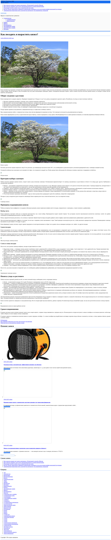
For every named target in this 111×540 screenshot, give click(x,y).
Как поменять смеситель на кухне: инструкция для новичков (16, 321)
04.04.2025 (6, 445)
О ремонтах (7, 501)
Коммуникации (11, 21)
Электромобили (8, 530)
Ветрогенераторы (8, 476)
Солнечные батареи (9, 517)
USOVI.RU (3, 13)
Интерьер (6, 29)
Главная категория (8, 479)
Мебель (5, 23)
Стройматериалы (11, 19)
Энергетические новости (10, 532)
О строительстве (8, 503)
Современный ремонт (9, 516)
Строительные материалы (10, 522)
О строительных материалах (11, 502)
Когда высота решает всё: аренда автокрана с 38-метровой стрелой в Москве (23, 5)
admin (10, 361)
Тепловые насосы (8, 526)
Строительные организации (11, 524)
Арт (5, 472)
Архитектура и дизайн (9, 27)
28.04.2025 (6, 399)
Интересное (7, 483)
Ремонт (5, 22)
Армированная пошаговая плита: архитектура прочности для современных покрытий (26, 10)
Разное (5, 510)
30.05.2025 (6, 361)
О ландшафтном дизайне (10, 498)
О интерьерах (7, 497)
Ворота (5, 478)
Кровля (5, 487)
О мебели (6, 499)
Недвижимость (7, 25)
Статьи (5, 518)
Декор (5, 480)
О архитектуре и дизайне (10, 494)
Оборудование (7, 506)
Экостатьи (6, 529)
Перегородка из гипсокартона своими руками (12, 323)
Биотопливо (7, 475)
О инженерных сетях (9, 495)
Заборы (5, 482)
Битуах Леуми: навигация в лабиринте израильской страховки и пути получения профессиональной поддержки (33, 9)
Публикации (4, 320)
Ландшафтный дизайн (9, 26)
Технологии (7, 528)
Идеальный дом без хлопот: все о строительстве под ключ (19, 8)
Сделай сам (7, 514)
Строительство (7, 18)
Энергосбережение (8, 533)
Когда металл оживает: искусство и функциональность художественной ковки (24, 6)
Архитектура (7, 474)
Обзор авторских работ (10, 505)
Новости (6, 493)
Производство (7, 507)
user (13, 38)
